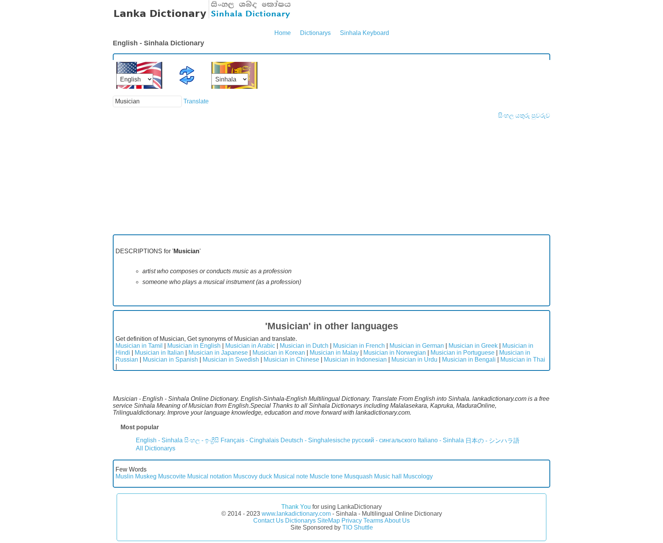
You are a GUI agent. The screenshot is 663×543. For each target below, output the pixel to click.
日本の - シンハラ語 (492, 440)
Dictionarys (315, 33)
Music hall (388, 476)
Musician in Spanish (170, 359)
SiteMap (328, 520)
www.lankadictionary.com (296, 513)
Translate (196, 101)
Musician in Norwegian (394, 352)
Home (282, 33)
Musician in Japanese (218, 352)
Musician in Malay (334, 352)
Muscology (418, 476)
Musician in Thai (522, 359)
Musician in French (359, 345)
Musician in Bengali (469, 359)
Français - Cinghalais (250, 440)
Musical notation (209, 476)
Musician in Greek (473, 345)
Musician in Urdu (414, 359)
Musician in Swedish (231, 359)
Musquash (358, 476)
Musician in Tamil (139, 345)
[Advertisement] (331, 177)
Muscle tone (326, 476)
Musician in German (416, 345)
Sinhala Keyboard (364, 33)
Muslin (124, 476)
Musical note (291, 476)
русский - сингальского (384, 440)
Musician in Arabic (250, 345)
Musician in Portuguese (462, 352)
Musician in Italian (159, 352)
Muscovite (172, 476)
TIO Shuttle (357, 527)
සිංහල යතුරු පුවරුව (524, 115)
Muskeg (146, 476)
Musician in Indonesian (355, 359)
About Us (397, 520)
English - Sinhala (159, 440)
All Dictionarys (155, 448)
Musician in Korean (278, 352)
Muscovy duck (252, 476)
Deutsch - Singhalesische (315, 440)
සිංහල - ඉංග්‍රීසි (201, 440)
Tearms (373, 520)
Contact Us (268, 520)
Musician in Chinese (291, 359)
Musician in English (194, 345)
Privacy (351, 520)
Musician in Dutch (304, 345)
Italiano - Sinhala (441, 440)
